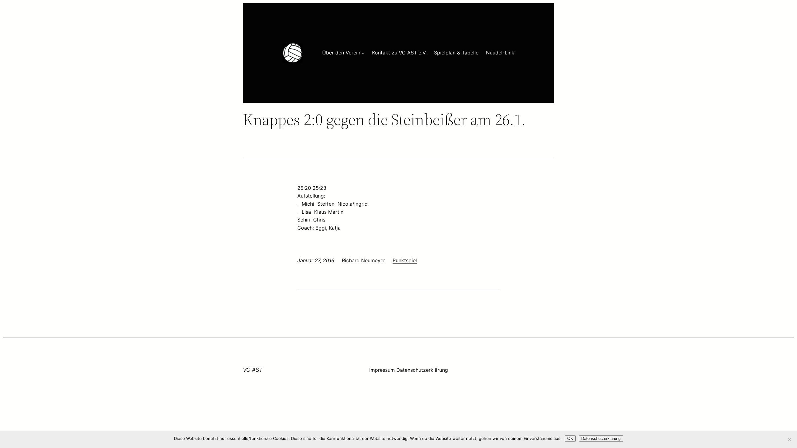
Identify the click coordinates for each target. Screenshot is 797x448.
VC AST (253, 369)
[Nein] (789, 439)
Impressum (382, 370)
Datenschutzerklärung (422, 370)
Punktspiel (405, 260)
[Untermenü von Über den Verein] (363, 52)
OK (570, 438)
